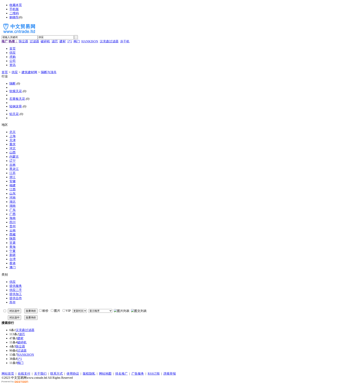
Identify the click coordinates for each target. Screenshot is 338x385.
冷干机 (124, 41)
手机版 (14, 9)
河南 (12, 197)
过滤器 (34, 41)
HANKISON (89, 41)
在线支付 (24, 373)
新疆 (12, 255)
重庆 (12, 144)
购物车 (14, 17)
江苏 (12, 173)
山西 (12, 152)
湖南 (12, 205)
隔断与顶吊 (49, 72)
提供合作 (15, 298)
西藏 (12, 234)
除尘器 (23, 41)
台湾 (12, 259)
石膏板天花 (17, 98)
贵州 (12, 226)
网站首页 (8, 373)
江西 (12, 189)
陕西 (12, 238)
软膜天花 (15, 91)
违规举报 (169, 373)
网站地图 (105, 373)
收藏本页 (15, 5)
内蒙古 (14, 156)
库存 (12, 302)
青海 (12, 246)
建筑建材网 (29, 72)
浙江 (12, 177)
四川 (12, 222)
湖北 (12, 201)
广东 (12, 210)
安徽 (12, 181)
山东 (12, 193)
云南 (12, 230)
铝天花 (14, 114)
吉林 (12, 164)
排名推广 (121, 373)
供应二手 (15, 290)
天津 (12, 140)
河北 (12, 148)
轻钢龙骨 (15, 106)
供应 (15, 72)
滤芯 (55, 41)
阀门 (77, 41)
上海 (12, 136)
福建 (12, 185)
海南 (12, 218)
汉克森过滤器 (109, 41)
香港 (12, 263)
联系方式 (56, 373)
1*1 (69, 41)
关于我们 (40, 373)
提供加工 (15, 294)
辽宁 (12, 160)
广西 (12, 214)
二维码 (14, 13)
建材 (62, 41)
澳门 (12, 267)
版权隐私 (89, 373)
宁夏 (12, 251)
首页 (5, 72)
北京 (12, 132)
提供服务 (15, 286)
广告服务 (137, 373)
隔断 (12, 83)
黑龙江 (14, 169)
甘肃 (12, 242)
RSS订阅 (154, 373)
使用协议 (73, 373)
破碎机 (45, 41)
